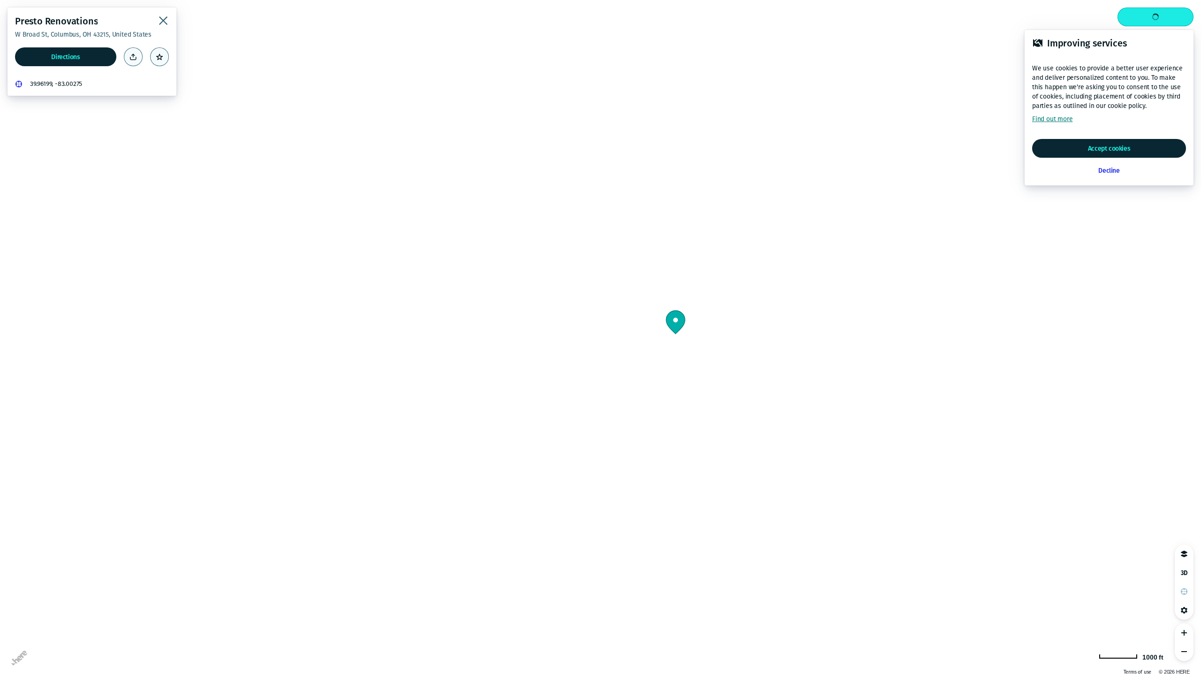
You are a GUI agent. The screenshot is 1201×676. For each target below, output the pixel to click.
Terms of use (1138, 672)
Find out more (1052, 119)
